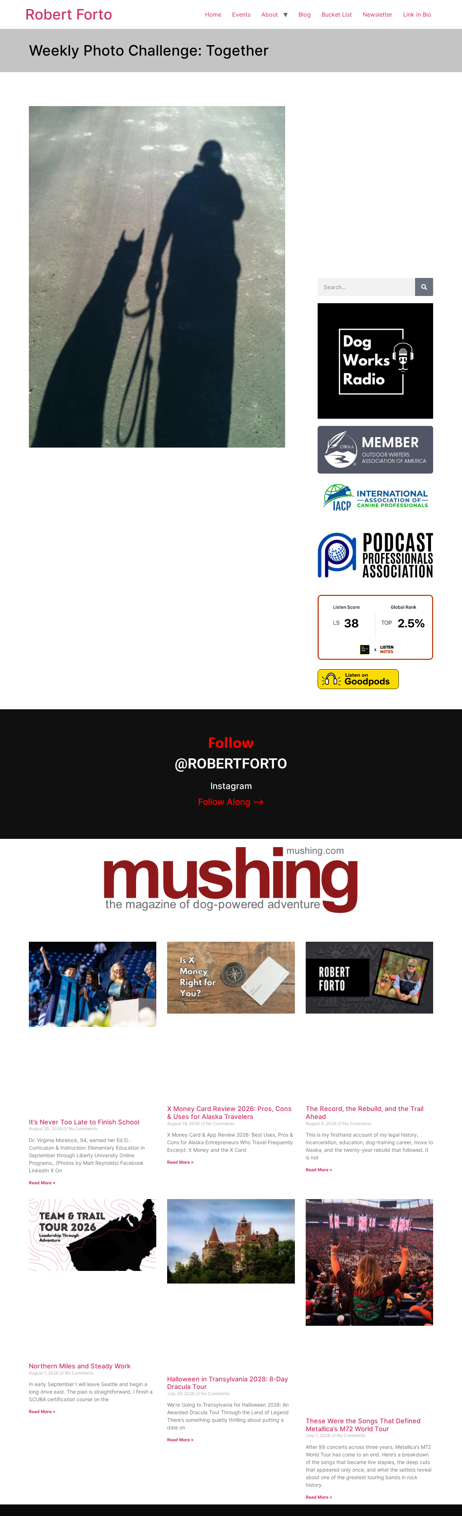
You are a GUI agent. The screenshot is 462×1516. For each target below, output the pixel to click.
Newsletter (377, 14)
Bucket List (337, 14)
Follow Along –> (231, 802)
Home (213, 14)
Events (241, 14)
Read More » (42, 1182)
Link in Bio (417, 14)
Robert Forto (68, 14)
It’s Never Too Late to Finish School (84, 1122)
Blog (304, 14)
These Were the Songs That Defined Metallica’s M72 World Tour (363, 1425)
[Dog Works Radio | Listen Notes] (375, 657)
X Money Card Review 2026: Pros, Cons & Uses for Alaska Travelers (229, 1112)
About (269, 14)
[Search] (424, 287)
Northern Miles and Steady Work (80, 1366)
